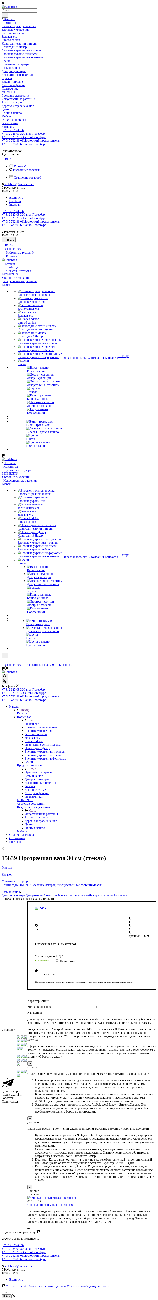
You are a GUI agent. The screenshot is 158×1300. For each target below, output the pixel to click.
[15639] (40, 908)
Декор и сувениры (14, 895)
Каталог (22, 713)
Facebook (15, 201)
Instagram (15, 204)
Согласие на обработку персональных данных (36, 1286)
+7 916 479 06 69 (24, 144)
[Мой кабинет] (3, 660)
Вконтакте (16, 197)
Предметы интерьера (38, 772)
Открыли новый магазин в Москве (50, 1204)
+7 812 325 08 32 (13, 130)
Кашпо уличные (78, 895)
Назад (25, 710)
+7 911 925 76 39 (24, 137)
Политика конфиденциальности (88, 1286)
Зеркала (62, 895)
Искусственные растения (41, 814)
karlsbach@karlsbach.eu (19, 184)
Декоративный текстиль (41, 895)
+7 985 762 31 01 (31, 140)
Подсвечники (122, 895)
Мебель (97, 885)
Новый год (32, 723)
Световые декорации (45, 885)
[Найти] (5, 15)
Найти (6, 1296)
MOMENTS (24, 885)
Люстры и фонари (101, 895)
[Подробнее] (28, 1228)
